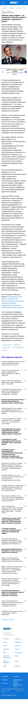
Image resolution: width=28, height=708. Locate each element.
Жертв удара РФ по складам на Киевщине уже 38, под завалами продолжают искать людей (12, 411)
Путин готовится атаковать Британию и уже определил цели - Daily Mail (12, 382)
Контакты (5, 683)
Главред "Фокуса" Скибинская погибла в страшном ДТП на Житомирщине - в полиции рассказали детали (12, 488)
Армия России (6, 347)
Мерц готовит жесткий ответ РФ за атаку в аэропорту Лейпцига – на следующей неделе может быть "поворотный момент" (12, 570)
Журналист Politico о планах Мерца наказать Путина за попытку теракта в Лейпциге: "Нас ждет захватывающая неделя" (12, 466)
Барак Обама (17, 344)
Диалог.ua (12, 690)
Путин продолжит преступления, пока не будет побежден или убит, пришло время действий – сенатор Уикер (12, 509)
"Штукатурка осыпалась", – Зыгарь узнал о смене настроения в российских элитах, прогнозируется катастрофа (11, 582)
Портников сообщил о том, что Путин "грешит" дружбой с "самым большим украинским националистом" (13, 498)
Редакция (5, 680)
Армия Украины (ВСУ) (17, 347)
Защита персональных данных (18, 685)
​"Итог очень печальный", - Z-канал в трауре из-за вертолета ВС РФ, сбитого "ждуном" (12, 372)
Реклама (16, 676)
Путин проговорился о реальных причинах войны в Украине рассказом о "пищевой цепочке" (12, 603)
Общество (5, 350)
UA (25, 2)
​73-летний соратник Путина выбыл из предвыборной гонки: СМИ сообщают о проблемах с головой (12, 392)
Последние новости (12, 357)
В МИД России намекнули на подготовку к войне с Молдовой (12, 612)
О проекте (5, 676)
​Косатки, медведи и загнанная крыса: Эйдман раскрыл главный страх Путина (13, 363)
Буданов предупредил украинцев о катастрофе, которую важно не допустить (12, 559)
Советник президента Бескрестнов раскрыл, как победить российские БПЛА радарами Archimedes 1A (12, 541)
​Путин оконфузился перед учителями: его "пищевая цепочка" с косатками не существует (11, 421)
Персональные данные (18, 680)
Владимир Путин (6, 344)
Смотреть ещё (8, 619)
